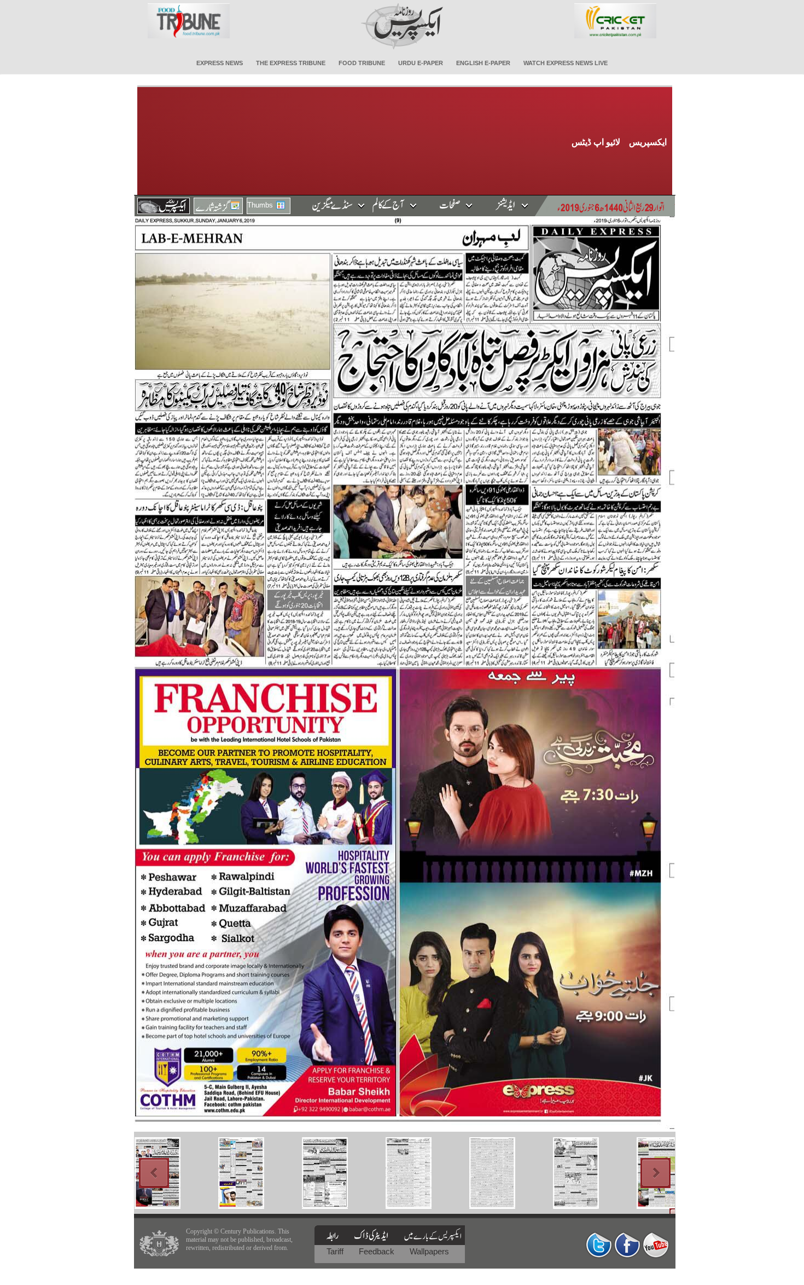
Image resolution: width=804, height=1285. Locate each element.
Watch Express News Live (565, 63)
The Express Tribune (290, 63)
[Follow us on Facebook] (627, 1244)
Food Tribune (362, 63)
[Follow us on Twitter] (599, 1244)
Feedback (378, 1251)
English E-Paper (483, 63)
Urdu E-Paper (420, 63)
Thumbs (260, 205)
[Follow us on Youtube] (656, 1244)
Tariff (336, 1251)
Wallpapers (429, 1251)
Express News (219, 63)
